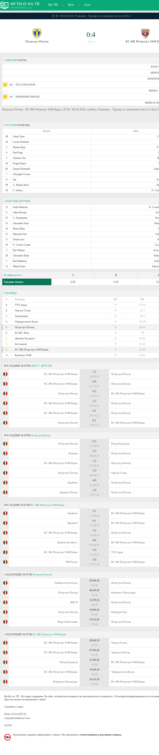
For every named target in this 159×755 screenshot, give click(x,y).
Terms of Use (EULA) (15, 714)
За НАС (8, 725)
